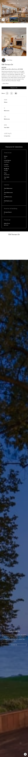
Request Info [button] (14, 87)
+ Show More (5, 83)
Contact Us (14, 644)
